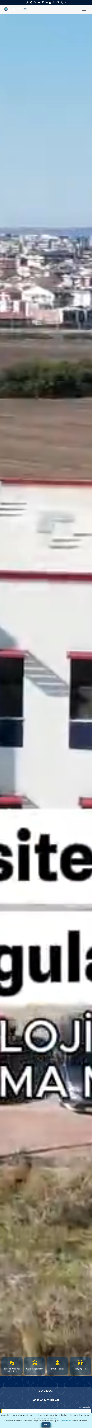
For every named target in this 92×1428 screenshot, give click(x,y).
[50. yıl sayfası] (25, 9)
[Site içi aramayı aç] (58, 2)
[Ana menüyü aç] (84, 9)
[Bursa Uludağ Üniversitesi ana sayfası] (13, 9)
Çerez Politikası (65, 1421)
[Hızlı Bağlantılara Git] (27, 2)
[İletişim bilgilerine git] (62, 2)
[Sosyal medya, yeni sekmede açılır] (31, 2)
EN (66, 2)
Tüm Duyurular (84, 1407)
